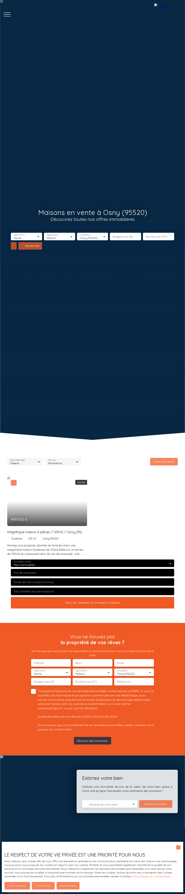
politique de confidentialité (54, 729)
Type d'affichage (17, 460)
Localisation (85, 235)
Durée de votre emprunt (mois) (34, 582)
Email (120, 663)
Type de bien (52, 235)
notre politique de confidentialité (151, 876)
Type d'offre (19, 235)
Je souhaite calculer (22, 562)
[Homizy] (168, 14)
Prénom (39, 663)
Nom (79, 663)
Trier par (52, 460)
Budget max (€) (123, 236)
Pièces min (124, 681)
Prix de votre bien (25, 572)
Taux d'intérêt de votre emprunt (34, 591)
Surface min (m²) (156, 236)
